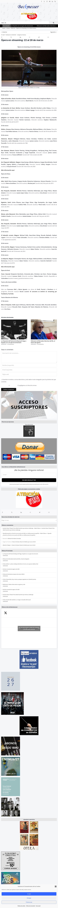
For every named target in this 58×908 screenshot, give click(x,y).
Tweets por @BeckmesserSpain (29, 628)
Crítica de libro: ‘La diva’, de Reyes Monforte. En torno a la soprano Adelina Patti (20, 564)
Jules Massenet (8, 214)
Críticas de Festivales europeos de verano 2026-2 (13, 574)
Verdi (4, 181)
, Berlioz (10, 108)
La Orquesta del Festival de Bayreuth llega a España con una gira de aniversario (20, 553)
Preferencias (29, 902)
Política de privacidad (30, 905)
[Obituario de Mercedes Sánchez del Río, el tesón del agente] (44, 320)
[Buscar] (53, 23)
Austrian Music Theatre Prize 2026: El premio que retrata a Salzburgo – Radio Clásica (21, 528)
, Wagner (10, 162)
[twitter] (44, 1)
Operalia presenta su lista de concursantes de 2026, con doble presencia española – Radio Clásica (24, 533)
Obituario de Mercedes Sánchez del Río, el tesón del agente (36, 26)
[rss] (55, 1)
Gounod (5, 274)
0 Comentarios (10, 344)
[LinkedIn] (21, 512)
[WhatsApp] (30, 512)
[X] (11, 512)
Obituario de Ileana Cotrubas (14, 538)
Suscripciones (29, 424)
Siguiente (53, 32)
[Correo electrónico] (49, 512)
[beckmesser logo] (28, 3)
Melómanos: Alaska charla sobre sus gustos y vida (14, 584)
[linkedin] (52, 1)
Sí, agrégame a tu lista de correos (27, 385)
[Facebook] (2, 512)
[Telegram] (39, 512)
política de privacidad (31, 484)
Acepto (29, 894)
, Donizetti (8, 191)
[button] (55, 886)
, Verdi (8, 305)
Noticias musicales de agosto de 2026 (11, 569)
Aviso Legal (38, 905)
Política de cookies (21, 905)
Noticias (24, 34)
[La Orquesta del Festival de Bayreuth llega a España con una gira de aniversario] (14, 320)
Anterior (4, 32)
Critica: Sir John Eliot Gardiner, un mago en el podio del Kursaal (17, 599)
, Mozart (7, 150)
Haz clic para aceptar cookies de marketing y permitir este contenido (29, 628)
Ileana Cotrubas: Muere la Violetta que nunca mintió (24, 541)
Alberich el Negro (6, 545)
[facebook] (41, 1)
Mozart (6, 139)
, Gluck (8, 98)
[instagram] (47, 1)
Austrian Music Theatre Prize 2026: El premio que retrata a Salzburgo (18, 594)
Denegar (29, 898)
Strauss (6, 129)
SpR (4, 34)
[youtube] (49, 1)
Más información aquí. (8, 267)
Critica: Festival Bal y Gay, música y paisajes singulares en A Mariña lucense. (19, 579)
